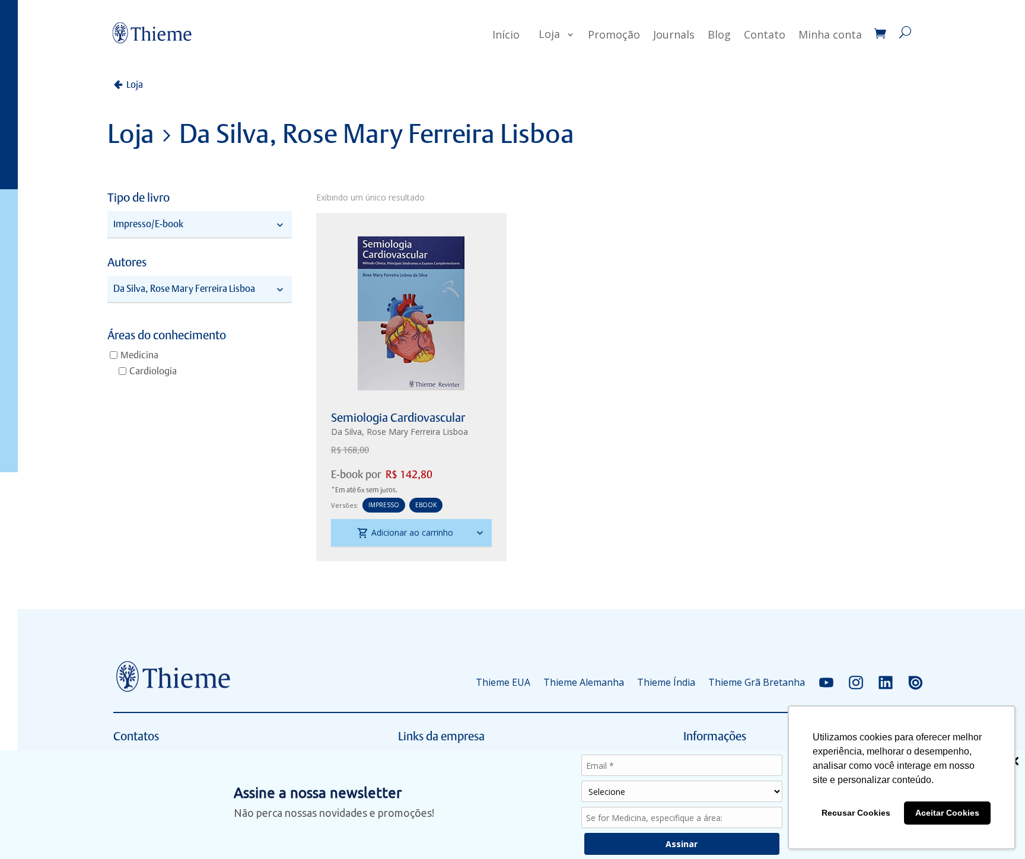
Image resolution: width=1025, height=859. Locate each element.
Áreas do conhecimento (166, 335)
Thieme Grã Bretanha (756, 682)
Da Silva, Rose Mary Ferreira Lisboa (399, 431)
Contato (764, 34)
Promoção (614, 34)
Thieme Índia (666, 682)
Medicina (139, 355)
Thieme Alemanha (583, 682)
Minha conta (830, 34)
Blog (719, 34)
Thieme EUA (503, 682)
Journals (674, 34)
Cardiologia (153, 371)
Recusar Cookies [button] (856, 812)
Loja (549, 34)
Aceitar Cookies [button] (947, 812)
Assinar (682, 844)
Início (506, 34)
